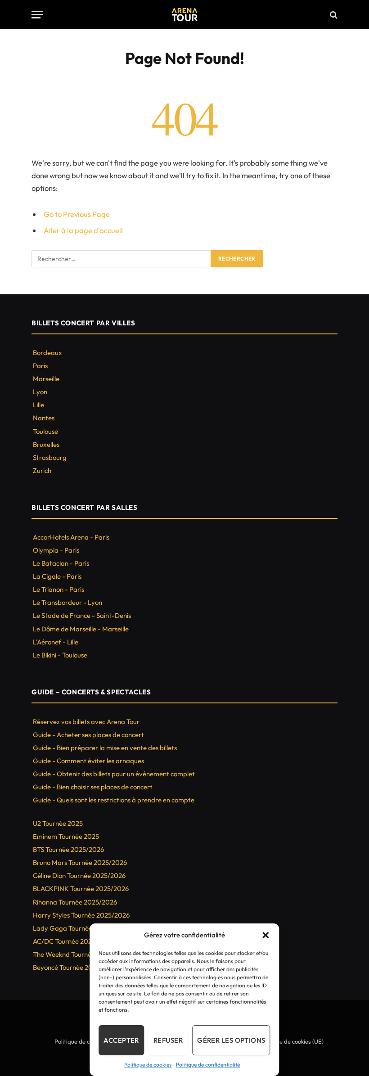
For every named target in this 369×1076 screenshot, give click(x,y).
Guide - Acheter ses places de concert (88, 734)
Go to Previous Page (77, 214)
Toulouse (45, 431)
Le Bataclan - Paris (61, 563)
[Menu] (37, 15)
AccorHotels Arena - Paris (71, 537)
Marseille (46, 378)
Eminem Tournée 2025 (66, 836)
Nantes (43, 418)
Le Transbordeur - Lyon (67, 602)
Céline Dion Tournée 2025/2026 (79, 875)
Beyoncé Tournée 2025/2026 (75, 967)
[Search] (333, 15)
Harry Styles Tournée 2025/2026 (81, 915)
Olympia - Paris (56, 550)
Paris (40, 365)
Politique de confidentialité (208, 1064)
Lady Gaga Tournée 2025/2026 (80, 928)
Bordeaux (47, 352)
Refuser (168, 1040)
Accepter (121, 1040)
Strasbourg (50, 457)
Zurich (42, 470)
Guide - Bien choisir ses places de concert (93, 787)
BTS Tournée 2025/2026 (68, 849)
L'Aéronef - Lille (55, 642)
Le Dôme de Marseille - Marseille (81, 629)
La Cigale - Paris (57, 576)
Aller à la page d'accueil (83, 230)
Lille (38, 405)
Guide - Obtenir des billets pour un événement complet (114, 774)
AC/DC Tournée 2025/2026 (73, 941)
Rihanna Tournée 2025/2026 (75, 902)
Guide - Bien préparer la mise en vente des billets (105, 747)
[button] (265, 935)
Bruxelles (46, 444)
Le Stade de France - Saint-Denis (82, 615)
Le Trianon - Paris (58, 589)
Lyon (40, 391)
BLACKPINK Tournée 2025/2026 (81, 888)
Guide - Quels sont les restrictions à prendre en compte (113, 800)
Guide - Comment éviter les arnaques (88, 760)
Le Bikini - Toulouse (60, 655)
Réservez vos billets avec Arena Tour (86, 721)
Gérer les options (231, 1040)
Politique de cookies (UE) (292, 1041)
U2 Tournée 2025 (58, 823)
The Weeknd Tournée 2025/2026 (81, 954)
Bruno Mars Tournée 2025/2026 (80, 862)
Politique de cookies (147, 1064)
